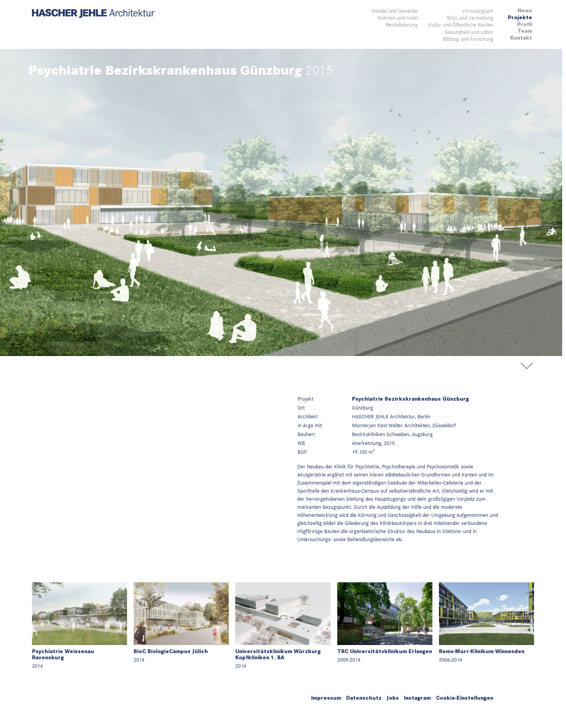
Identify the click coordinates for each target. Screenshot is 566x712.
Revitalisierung (402, 25)
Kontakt (521, 38)
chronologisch (477, 11)
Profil (524, 24)
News (524, 10)
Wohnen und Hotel (397, 18)
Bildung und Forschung (468, 39)
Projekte (520, 17)
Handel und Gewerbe (395, 11)
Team (524, 31)
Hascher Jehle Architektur (93, 13)
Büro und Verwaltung (470, 18)
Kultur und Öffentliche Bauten (460, 25)
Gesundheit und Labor (469, 32)
